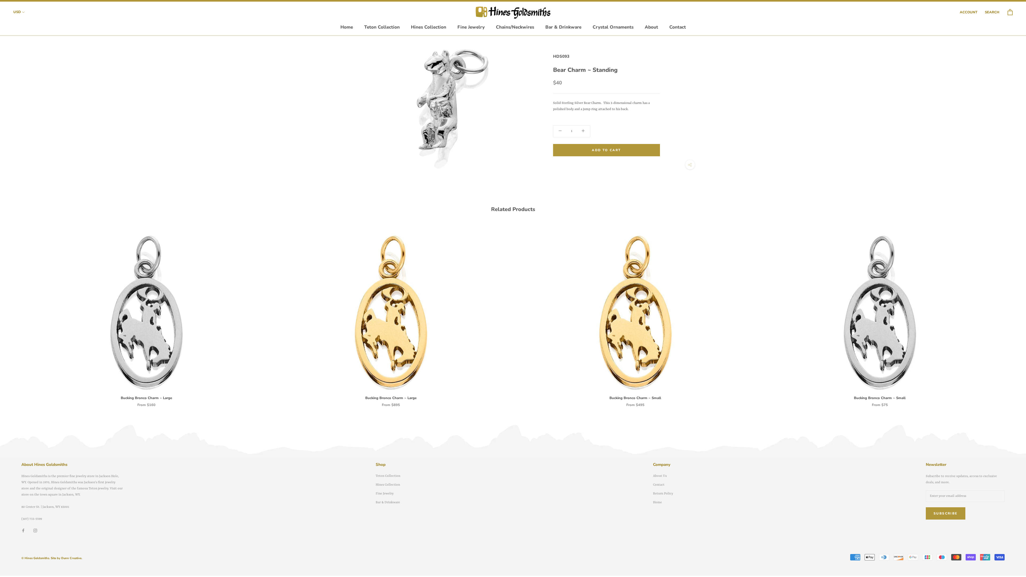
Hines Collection (428, 27)
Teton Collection (382, 27)
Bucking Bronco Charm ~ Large (146, 398)
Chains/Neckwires (515, 27)
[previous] (17, 313)
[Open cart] (1010, 12)
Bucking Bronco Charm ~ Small (635, 398)
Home (346, 27)
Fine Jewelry (471, 27)
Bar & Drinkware (563, 27)
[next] (1009, 313)
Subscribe (946, 513)
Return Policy (663, 494)
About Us (660, 476)
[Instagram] (35, 531)
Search (992, 12)
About (651, 27)
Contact (677, 27)
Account (968, 12)
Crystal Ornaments (613, 27)
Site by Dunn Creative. (66, 558)
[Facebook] (23, 531)
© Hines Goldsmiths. (35, 558)
